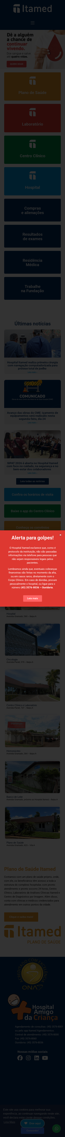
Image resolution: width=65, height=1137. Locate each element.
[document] (32, 568)
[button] (60, 535)
